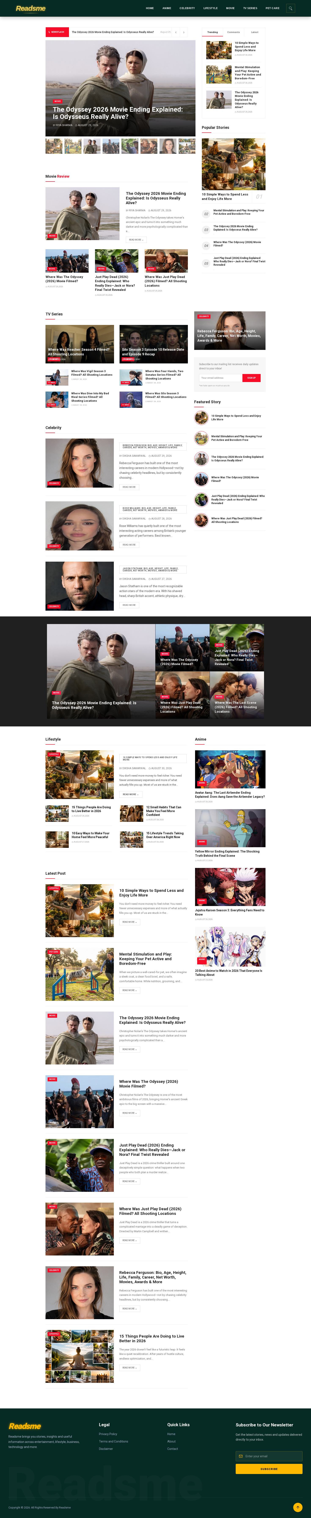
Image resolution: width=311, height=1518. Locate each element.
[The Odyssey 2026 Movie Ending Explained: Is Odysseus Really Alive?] (92, 146)
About (171, 1441)
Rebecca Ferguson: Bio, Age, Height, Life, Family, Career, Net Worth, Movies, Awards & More (153, 446)
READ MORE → (131, 794)
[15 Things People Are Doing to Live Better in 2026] (187, 146)
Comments (233, 32)
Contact (172, 1449)
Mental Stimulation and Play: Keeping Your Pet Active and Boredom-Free (145, 959)
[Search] (290, 8)
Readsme (30, 8)
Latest (254, 32)
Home (171, 1434)
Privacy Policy (108, 1434)
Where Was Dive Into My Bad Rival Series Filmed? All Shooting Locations (90, 397)
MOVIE (230, 8)
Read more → (136, 240)
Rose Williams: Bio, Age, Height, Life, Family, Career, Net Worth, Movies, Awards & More (150, 509)
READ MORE (129, 487)
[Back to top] (298, 1507)
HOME (150, 8)
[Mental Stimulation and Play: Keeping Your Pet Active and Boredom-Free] (73, 146)
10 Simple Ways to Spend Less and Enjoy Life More (247, 46)
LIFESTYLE (211, 8)
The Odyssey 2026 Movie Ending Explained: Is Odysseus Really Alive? (246, 100)
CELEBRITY (187, 8)
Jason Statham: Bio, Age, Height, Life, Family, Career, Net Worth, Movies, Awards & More (150, 569)
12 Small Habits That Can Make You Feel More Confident (163, 811)
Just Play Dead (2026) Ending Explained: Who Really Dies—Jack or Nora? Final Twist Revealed (238, 500)
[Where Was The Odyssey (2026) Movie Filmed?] (111, 146)
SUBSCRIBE (269, 1469)
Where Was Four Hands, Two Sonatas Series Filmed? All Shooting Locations (164, 375)
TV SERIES (250, 8)
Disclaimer (106, 1449)
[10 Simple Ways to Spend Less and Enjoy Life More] (53, 146)
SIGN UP (251, 378)
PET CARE (272, 8)
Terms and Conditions (113, 1441)
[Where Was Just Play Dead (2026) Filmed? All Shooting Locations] (148, 146)
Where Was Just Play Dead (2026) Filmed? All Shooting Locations (166, 281)
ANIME (166, 8)
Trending (212, 32)
